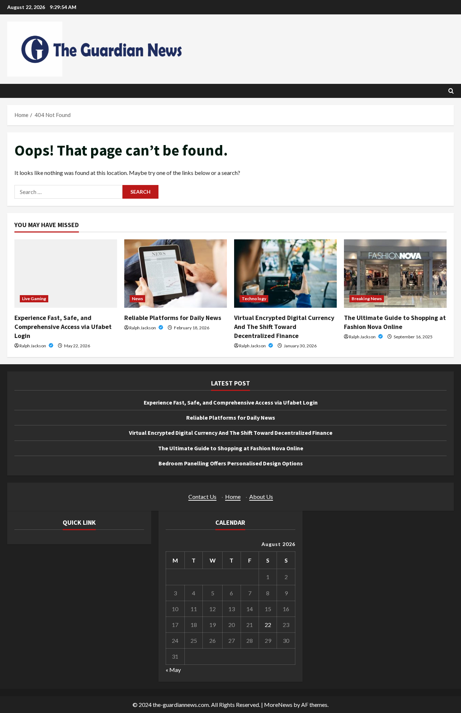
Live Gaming (34, 298)
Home (233, 496)
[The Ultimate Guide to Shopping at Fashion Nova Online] (395, 273)
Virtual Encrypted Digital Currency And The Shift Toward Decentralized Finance (284, 326)
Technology (254, 298)
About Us (261, 496)
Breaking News (367, 298)
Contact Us (202, 496)
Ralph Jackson (33, 345)
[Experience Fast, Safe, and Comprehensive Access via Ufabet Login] (65, 273)
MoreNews (278, 704)
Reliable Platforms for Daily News (172, 317)
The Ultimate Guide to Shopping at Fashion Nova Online (230, 448)
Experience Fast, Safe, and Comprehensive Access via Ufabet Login (63, 326)
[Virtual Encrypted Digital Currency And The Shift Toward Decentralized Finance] (285, 273)
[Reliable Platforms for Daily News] (175, 273)
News (137, 298)
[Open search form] (451, 91)
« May (173, 669)
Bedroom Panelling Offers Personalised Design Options (230, 463)
